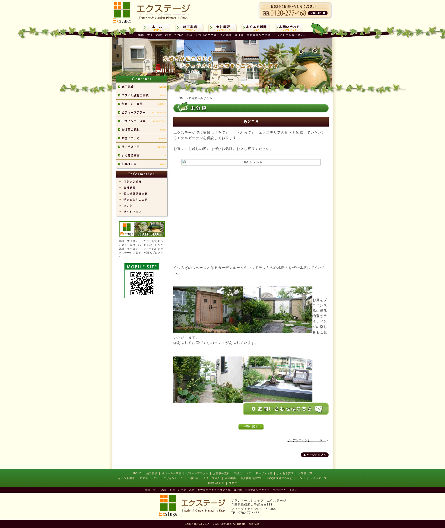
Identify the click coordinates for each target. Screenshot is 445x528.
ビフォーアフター (197, 473)
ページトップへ (316, 455)
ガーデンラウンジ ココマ (306, 440)
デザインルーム (173, 478)
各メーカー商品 (171, 473)
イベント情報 (126, 478)
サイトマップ (318, 478)
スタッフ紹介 (211, 478)
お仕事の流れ (221, 473)
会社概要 (230, 478)
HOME (137, 473)
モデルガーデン (149, 478)
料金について (242, 473)
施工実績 (151, 473)
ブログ (233, 483)
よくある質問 (285, 473)
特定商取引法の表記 (279, 478)
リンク (301, 478)
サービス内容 (264, 473)
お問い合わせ (216, 483)
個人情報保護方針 (252, 478)
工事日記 (193, 478)
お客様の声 (305, 473)
